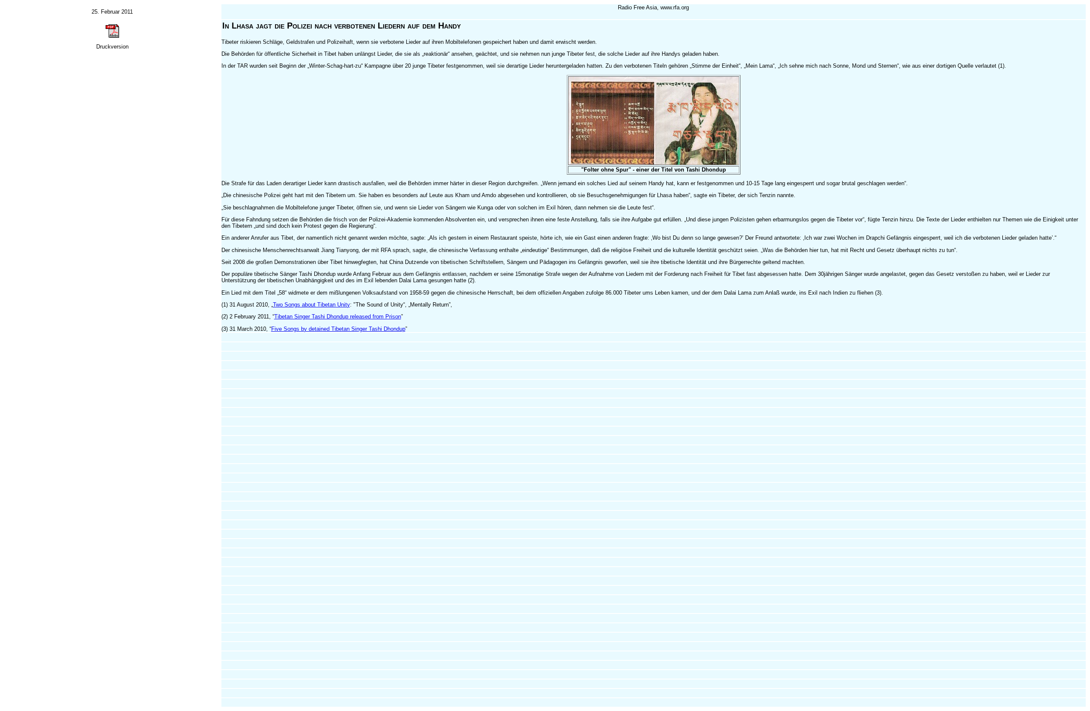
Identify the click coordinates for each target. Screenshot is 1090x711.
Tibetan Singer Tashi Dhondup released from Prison (337, 316)
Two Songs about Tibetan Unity (311, 304)
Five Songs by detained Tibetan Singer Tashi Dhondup (338, 329)
